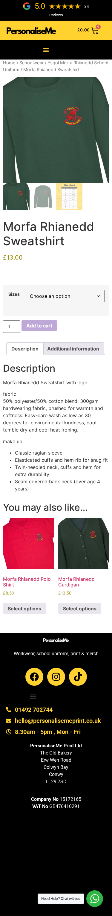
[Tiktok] (78, 677)
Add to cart (39, 326)
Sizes (14, 294)
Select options (24, 609)
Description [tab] (25, 349)
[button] (46, 49)
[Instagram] (56, 677)
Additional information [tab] (73, 349)
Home (9, 62)
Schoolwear (31, 62)
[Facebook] (34, 677)
